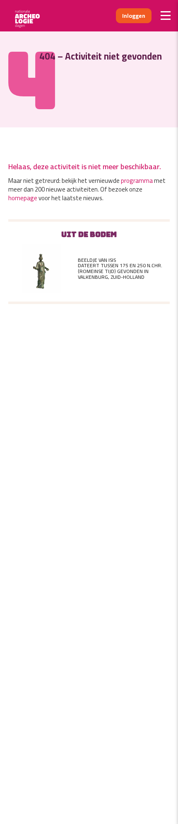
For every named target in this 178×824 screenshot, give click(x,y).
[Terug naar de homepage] (30, 15)
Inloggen (133, 15)
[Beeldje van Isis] (41, 269)
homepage (22, 198)
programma (137, 181)
